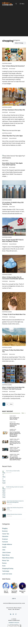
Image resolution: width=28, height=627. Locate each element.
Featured (5, 542)
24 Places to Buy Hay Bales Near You (13, 351)
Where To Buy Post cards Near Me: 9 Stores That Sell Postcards (13, 388)
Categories (16, 40)
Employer (5, 539)
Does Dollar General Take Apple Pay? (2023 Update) (12, 164)
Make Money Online (8, 558)
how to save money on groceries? (13, 66)
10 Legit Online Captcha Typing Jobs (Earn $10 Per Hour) (15, 458)
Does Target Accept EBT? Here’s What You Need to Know (13, 240)
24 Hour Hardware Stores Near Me (13, 110)
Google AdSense (7, 544)
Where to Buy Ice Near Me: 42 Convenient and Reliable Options (13, 278)
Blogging (4, 528)
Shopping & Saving (7, 63)
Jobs (3, 550)
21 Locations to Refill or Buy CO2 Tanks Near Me (13, 203)
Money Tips (5, 560)
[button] (16, 3)
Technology (5, 571)
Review (4, 563)
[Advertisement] (14, 22)
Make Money (5, 160)
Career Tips (5, 533)
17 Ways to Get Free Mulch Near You (13, 314)
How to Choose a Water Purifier (14, 418)
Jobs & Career (6, 552)
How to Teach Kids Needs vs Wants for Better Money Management (15, 434)
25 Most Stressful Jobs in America (15, 450)
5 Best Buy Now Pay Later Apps (12, 136)
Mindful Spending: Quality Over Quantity (15, 425)
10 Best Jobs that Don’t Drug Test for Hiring (15, 443)
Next (11, 404)
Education (5, 536)
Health (4, 547)
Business (5, 531)
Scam (4, 566)
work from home (7, 574)
